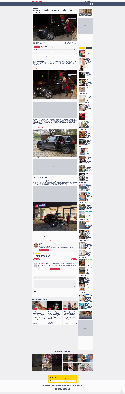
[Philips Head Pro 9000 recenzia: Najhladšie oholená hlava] (85, 358)
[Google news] (66, 389)
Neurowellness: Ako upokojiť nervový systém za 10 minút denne (88, 142)
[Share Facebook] (37, 256)
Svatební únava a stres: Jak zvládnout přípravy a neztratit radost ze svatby (88, 160)
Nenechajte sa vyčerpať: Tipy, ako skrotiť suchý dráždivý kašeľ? (88, 169)
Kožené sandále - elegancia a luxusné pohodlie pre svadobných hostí (88, 107)
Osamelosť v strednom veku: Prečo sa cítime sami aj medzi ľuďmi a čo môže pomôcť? (88, 75)
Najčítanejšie (82, 47)
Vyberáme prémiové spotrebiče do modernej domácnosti (87, 280)
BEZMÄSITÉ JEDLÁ (88, 284)
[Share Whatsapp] (39, 256)
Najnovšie (89, 47)
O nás (42, 385)
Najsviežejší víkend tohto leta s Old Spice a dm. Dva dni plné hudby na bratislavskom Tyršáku (88, 53)
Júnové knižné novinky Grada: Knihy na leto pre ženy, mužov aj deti (88, 306)
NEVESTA (87, 95)
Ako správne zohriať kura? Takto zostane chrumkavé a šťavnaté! (48, 68)
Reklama (53, 385)
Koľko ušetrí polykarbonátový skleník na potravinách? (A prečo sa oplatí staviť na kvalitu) (88, 215)
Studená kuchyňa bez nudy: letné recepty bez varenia (88, 288)
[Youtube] (87, 1)
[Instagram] (89, 1)
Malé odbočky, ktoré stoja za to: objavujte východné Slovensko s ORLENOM (88, 188)
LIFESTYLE (36, 8)
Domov (34, 8)
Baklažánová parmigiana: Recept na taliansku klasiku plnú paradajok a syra (88, 82)
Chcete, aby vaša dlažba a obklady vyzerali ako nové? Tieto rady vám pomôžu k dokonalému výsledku (88, 225)
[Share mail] (49, 256)
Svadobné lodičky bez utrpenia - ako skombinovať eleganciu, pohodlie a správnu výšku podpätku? (88, 99)
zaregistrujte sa (57, 265)
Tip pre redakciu (80, 385)
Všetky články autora (44, 249)
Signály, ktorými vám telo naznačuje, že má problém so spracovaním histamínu (88, 125)
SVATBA (86, 156)
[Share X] (42, 256)
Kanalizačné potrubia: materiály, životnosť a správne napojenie (87, 263)
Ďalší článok (74, 259)
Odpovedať (37, 293)
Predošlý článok (36, 259)
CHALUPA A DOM (88, 259)
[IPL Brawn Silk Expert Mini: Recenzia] (85, 367)
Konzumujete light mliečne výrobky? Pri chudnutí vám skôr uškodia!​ (50, 240)
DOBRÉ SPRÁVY (88, 184)
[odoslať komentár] (74, 286)
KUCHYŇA (87, 277)
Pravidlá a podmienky (61, 385)
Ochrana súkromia (71, 385)
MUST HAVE (87, 104)
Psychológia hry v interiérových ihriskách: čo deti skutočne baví (88, 207)
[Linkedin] (92, 1)
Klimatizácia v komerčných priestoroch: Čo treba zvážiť (88, 254)
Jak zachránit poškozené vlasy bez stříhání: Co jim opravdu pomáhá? (88, 151)
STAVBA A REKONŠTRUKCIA (88, 243)
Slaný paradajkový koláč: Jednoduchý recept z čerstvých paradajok (88, 135)
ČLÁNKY (86, 166)
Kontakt (47, 385)
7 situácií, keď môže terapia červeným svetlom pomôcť (88, 117)
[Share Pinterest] (44, 256)
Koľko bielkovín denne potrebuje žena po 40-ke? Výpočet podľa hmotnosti (88, 67)
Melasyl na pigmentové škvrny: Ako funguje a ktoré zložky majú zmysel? (88, 61)
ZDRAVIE (86, 113)
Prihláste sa (40, 263)
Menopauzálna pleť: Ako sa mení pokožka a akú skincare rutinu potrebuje (88, 89)
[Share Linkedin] (46, 256)
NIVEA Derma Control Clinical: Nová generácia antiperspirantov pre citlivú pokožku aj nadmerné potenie (88, 197)
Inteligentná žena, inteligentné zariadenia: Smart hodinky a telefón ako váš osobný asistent (88, 177)
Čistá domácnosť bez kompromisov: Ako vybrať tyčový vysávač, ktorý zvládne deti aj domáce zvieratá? (88, 298)
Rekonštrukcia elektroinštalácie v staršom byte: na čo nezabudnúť (88, 246)
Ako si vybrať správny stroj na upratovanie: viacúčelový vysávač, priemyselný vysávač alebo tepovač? (88, 235)
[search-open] (92, 4)
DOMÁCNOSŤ (87, 221)
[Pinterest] (90, 1)
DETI (86, 204)
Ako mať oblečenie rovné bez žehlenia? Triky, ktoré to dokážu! (50, 127)
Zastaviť (35, 51)
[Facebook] (85, 1)
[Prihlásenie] (90, 4)
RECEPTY (86, 131)
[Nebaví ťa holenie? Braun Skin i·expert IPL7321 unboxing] (70, 367)
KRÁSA (86, 139)
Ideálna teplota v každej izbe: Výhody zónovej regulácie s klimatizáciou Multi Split (88, 271)
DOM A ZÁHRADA (88, 211)
